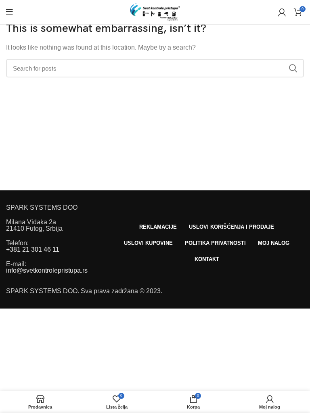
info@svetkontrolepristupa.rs (47, 270)
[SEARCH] (293, 68)
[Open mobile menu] (9, 12)
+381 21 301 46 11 (32, 249)
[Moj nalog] (282, 12)
